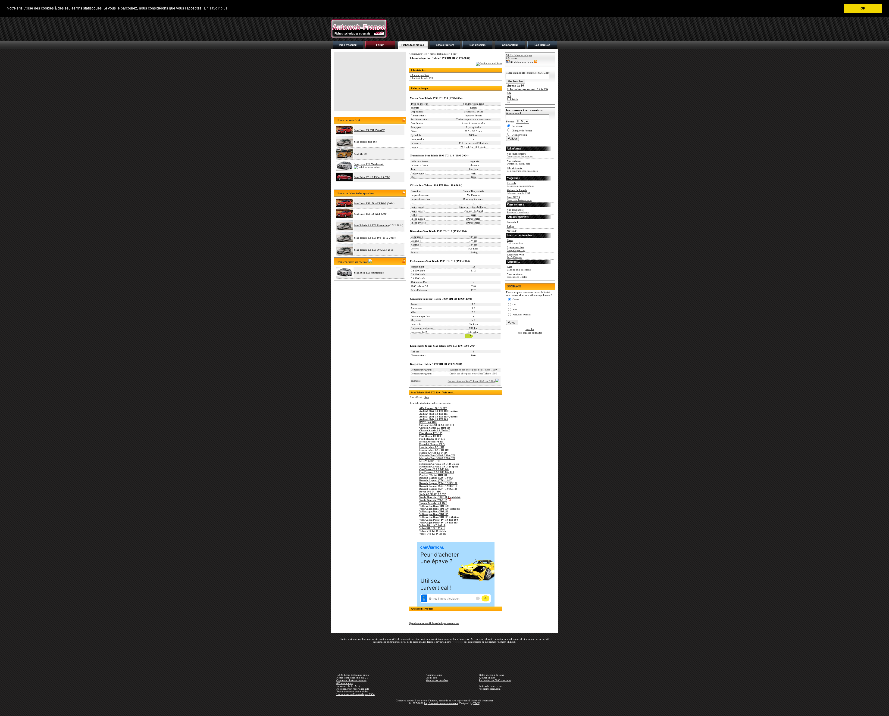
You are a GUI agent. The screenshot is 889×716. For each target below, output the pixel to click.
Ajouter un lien (487, 677)
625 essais (511, 57)
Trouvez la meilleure (518, 211)
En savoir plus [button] (215, 8)
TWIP (476, 703)
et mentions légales (517, 275)
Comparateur (510, 45)
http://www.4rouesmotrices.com (441, 703)
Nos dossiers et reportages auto (352, 688)
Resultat (530, 329)
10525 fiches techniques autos (352, 674)
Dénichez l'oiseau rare (518, 162)
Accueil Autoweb (418, 53)
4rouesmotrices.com (490, 688)
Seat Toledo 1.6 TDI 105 (367, 237)
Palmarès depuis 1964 (518, 191)
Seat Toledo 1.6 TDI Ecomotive (371, 225)
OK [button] (863, 8)
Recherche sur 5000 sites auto (495, 680)
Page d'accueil (348, 45)
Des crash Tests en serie (519, 199)
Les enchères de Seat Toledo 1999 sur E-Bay (471, 381)
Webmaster (457, 641)
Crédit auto (432, 677)
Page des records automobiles (352, 691)
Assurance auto (434, 674)
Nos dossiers (477, 45)
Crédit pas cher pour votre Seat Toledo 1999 (473, 373)
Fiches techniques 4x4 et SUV (352, 677)
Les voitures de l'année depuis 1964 (355, 694)
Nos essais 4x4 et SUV (348, 686)
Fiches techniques (412, 45)
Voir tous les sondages (530, 332)
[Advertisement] (473, 28)
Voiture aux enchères (437, 680)
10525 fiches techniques (519, 55)
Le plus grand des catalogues (522, 169)
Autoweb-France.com (490, 686)
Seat (453, 53)
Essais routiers (445, 45)
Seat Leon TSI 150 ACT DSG (370, 203)
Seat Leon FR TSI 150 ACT (369, 130)
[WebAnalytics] (444, 710)
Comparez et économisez (520, 155)
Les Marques (542, 45)
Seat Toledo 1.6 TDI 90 (367, 249)
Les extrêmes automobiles (520, 184)
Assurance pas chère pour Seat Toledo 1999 (473, 369)
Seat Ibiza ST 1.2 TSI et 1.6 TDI (372, 177)
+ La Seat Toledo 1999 (422, 78)
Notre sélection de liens (491, 674)
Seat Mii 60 (360, 154)
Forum (380, 45)
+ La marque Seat (419, 75)
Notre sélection (515, 241)
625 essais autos (344, 683)
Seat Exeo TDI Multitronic (369, 164)
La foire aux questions (519, 268)
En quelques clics (516, 249)
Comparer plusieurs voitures (351, 680)
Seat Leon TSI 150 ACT (367, 213)
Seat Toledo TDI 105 (365, 141)
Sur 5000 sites (515, 256)
